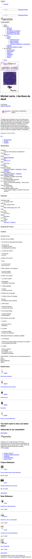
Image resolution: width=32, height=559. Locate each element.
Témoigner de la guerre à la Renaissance (9, 532)
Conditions (7, 456)
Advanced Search (23, 9)
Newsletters (4, 433)
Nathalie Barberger (6, 106)
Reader (9, 36)
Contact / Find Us (8, 453)
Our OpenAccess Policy (13, 32)
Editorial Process (14, 39)
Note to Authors (14, 41)
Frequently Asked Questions (11, 454)
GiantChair (17, 557)
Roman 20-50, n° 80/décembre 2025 (8, 506)
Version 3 (13, 222)
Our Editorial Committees (13, 31)
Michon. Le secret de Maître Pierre (8, 418)
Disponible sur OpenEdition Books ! (19, 111)
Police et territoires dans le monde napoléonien (11, 472)
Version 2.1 (7, 222)
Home (5, 25)
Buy (1, 136)
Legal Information (8, 457)
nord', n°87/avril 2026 (5, 546)
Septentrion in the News (13, 34)
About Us (9, 28)
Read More (26, 129)
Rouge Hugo (3, 407)
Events (9, 57)
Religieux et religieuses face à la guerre (9, 485)
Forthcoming (10, 51)
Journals (9, 56)
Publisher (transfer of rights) (14, 47)
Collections (10, 54)
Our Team (9, 29)
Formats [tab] (6, 141)
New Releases (11, 50)
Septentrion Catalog (9, 169)
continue (6, 448)
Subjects (9, 53)
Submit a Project (14, 42)
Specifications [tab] (7, 140)
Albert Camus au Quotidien (6, 376)
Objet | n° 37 (7, 160)
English (3, 1)
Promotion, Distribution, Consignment (20, 44)
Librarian (9, 45)
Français (6, 4)
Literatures (19, 169)
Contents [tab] (6, 142)
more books (4, 493)
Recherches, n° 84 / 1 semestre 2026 (9, 519)
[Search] (1, 7)
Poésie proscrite (4, 397)
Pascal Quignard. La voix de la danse (8, 386)
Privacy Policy (7, 459)
